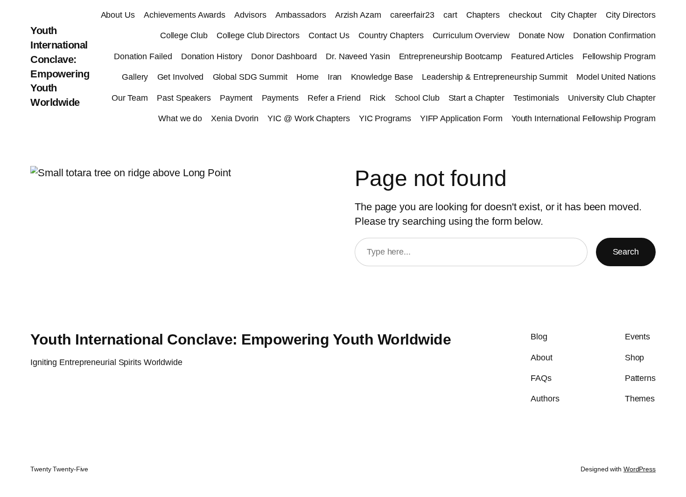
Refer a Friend (334, 98)
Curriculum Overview (471, 35)
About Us (118, 15)
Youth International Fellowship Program (583, 118)
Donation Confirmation (614, 35)
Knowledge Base (382, 77)
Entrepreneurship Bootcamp (451, 56)
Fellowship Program (619, 56)
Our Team (130, 98)
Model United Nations (616, 77)
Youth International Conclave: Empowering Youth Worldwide (240, 339)
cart (450, 15)
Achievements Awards (184, 15)
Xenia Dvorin (235, 118)
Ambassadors (300, 15)
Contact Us (329, 35)
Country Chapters (390, 35)
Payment (236, 98)
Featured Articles (542, 56)
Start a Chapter (476, 98)
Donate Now (541, 35)
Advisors (250, 15)
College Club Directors (258, 35)
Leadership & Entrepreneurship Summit (494, 77)
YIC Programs (385, 118)
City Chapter (574, 15)
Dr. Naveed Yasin (358, 56)
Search (626, 251)
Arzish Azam (358, 15)
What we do (180, 118)
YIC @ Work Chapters (308, 118)
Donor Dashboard (284, 56)
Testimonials (536, 98)
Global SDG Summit (250, 77)
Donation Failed (143, 56)
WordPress (639, 469)
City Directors (631, 15)
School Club (417, 98)
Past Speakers (184, 98)
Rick (378, 98)
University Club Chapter (612, 98)
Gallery (135, 77)
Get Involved (180, 77)
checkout (525, 15)
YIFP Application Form (461, 118)
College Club (184, 35)
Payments (280, 98)
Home (307, 77)
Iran (335, 77)
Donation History (211, 56)
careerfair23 (412, 15)
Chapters (483, 15)
